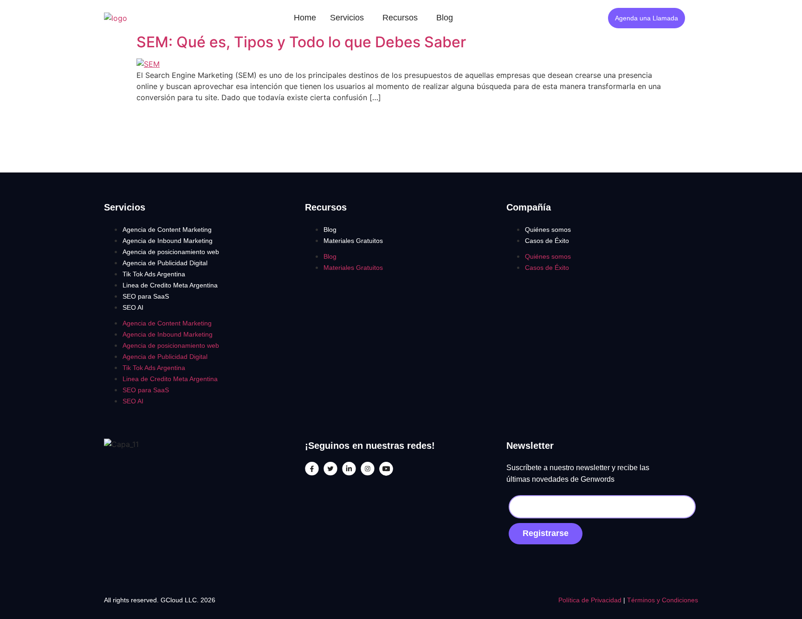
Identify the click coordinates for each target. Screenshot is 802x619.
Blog (444, 17)
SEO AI (133, 307)
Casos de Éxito (547, 240)
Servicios (347, 17)
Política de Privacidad (590, 600)
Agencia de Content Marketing (167, 229)
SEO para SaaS (146, 296)
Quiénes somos (548, 229)
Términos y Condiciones (662, 600)
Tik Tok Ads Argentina (154, 274)
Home (305, 17)
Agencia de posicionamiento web (171, 251)
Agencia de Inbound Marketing (168, 240)
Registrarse (546, 533)
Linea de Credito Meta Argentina (170, 285)
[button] (349, 18)
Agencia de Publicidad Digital (165, 263)
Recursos (400, 17)
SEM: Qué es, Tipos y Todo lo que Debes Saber (301, 42)
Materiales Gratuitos (353, 240)
